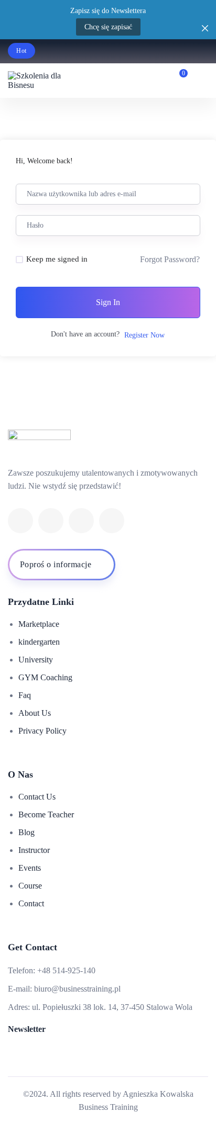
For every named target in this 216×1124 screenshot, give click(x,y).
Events (29, 867)
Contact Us (37, 796)
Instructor (34, 850)
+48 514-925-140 (66, 970)
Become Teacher (46, 814)
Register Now (144, 335)
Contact (31, 903)
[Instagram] (111, 520)
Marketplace (38, 624)
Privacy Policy (42, 730)
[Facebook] (20, 520)
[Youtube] (81, 520)
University (35, 659)
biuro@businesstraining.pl (77, 988)
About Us (34, 713)
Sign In (108, 302)
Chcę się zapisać (108, 27)
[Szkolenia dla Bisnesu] (39, 80)
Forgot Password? (170, 259)
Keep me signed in (57, 259)
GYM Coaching (45, 677)
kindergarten (39, 641)
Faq (24, 695)
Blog (26, 832)
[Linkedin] (50, 520)
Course (30, 885)
